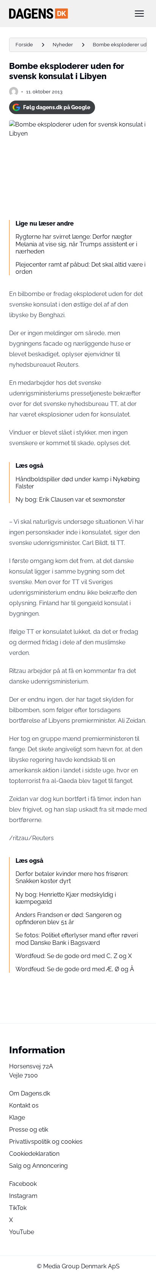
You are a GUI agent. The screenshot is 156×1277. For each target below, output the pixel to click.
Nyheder (63, 44)
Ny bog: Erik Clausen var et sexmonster (70, 499)
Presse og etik (28, 1129)
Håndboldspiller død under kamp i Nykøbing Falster (78, 483)
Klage (17, 1117)
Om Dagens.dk (29, 1093)
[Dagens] (66, 13)
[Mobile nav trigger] (139, 13)
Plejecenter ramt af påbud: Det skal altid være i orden (80, 268)
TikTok (18, 1207)
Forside (24, 44)
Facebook (23, 1183)
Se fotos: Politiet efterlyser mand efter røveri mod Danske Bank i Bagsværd (77, 939)
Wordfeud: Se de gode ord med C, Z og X (74, 956)
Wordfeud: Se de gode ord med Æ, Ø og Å (75, 969)
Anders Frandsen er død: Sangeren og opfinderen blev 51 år (69, 918)
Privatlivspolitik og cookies (46, 1141)
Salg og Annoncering (38, 1165)
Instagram (23, 1195)
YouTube (21, 1232)
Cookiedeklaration (34, 1153)
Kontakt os (24, 1105)
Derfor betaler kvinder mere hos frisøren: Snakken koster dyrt (72, 877)
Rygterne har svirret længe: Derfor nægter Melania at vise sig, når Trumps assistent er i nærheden (76, 244)
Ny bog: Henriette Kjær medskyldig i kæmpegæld (66, 898)
